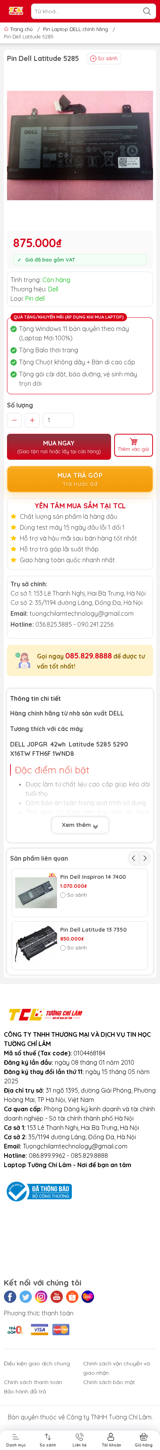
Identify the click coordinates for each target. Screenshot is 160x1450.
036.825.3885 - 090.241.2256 (74, 624)
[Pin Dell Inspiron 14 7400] (36, 893)
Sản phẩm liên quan (39, 858)
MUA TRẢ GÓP (80, 479)
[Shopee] (72, 1297)
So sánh (108, 58)
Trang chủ (21, 29)
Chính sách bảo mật (109, 1382)
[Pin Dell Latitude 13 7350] (36, 946)
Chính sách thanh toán (33, 1382)
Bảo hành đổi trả (25, 1391)
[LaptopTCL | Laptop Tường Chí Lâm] (16, 11)
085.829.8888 (88, 655)
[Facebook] (10, 1297)
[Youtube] (56, 1297)
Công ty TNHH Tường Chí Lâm (108, 1417)
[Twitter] (25, 1297)
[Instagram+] (41, 1297)
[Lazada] (88, 1297)
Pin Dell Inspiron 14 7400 (93, 877)
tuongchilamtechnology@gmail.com (82, 613)
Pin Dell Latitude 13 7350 (93, 930)
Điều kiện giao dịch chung (37, 1363)
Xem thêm (77, 824)
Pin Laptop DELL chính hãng (75, 29)
